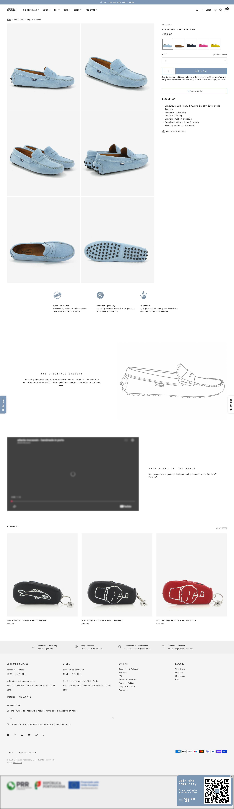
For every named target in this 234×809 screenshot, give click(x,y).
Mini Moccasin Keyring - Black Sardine (26, 620)
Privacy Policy (126, 683)
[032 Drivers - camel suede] (179, 44)
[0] (225, 9)
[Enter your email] (112, 718)
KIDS (66, 10)
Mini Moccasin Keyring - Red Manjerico (176, 620)
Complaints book (127, 686)
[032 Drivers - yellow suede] (215, 44)
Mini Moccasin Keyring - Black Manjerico (102, 620)
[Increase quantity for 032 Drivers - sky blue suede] (172, 71)
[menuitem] (31, 10)
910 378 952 (25, 697)
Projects (123, 690)
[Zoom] (74, 29)
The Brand (180, 669)
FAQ (120, 676)
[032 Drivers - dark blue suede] (191, 44)
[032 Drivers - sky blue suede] (167, 44)
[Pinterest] (31, 735)
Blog (177, 679)
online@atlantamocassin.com (21, 681)
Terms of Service (127, 679)
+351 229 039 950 (15, 685)
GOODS (76, 10)
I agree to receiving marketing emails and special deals (40, 724)
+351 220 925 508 (71, 685)
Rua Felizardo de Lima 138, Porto (80, 681)
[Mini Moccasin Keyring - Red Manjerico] (191, 574)
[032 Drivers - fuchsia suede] (203, 44)
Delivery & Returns (128, 669)
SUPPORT (124, 664)
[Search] (220, 9)
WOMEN (45, 10)
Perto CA (17, 762)
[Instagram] (17, 735)
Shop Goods (221, 528)
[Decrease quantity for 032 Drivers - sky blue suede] (164, 71)
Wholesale (180, 676)
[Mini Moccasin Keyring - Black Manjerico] (117, 574)
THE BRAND (90, 10)
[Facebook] (10, 735)
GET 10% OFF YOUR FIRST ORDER (119, 2)
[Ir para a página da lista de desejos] (215, 9)
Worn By (179, 672)
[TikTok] (38, 735)
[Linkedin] (46, 735)
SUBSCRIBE (219, 797)
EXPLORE (179, 664)
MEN (56, 10)
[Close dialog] (231, 767)
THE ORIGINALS (30, 10)
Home (9, 19)
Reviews (122, 672)
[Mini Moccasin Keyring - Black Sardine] (42, 574)
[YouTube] (24, 735)
